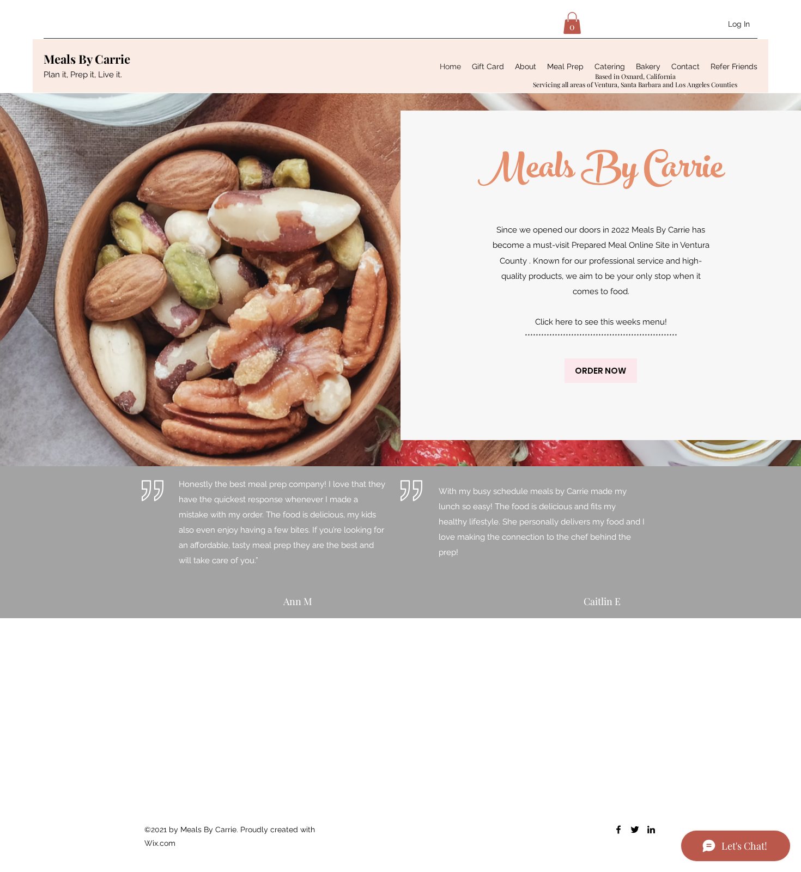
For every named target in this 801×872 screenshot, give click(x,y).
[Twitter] (634, 829)
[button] (572, 23)
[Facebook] (618, 829)
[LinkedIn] (651, 829)
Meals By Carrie (87, 59)
